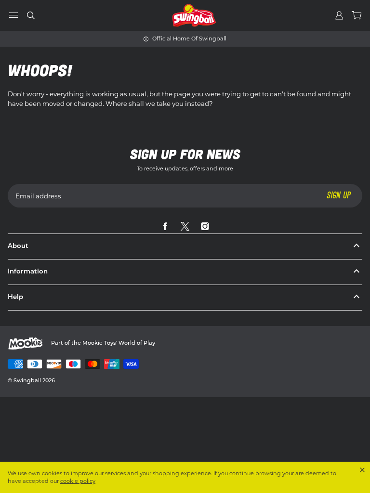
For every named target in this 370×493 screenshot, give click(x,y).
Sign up (338, 195)
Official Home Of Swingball (189, 38)
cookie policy (77, 481)
